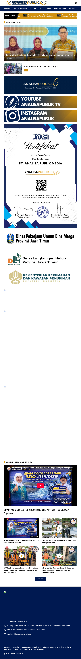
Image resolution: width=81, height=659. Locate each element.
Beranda (7, 647)
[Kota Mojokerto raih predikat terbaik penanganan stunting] (40, 43)
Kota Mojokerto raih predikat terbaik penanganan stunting (40, 55)
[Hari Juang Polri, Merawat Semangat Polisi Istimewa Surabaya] (41, 16)
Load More (40, 579)
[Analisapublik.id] (37, 3)
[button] (76, 3)
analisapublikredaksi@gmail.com (19, 634)
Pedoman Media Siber (30, 647)
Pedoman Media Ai (49, 647)
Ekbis (7, 52)
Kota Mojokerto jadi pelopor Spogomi (41, 66)
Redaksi (16, 647)
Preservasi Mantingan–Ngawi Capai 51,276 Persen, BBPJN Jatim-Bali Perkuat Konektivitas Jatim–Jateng (22, 16)
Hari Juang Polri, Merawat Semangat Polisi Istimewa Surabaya (55, 16)
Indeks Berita (64, 647)
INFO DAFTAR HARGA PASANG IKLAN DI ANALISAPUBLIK (24, 650)
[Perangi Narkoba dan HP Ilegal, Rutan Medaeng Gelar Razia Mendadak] (74, 16)
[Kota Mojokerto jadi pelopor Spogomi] (13, 68)
